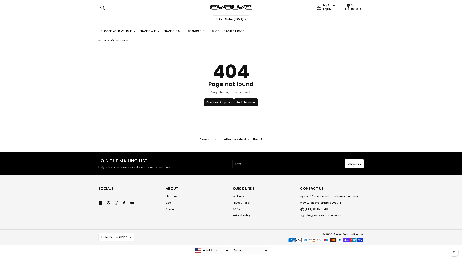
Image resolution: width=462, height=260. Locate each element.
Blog (168, 203)
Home (102, 40)
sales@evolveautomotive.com (324, 215)
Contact (171, 209)
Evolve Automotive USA (349, 234)
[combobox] (211, 250)
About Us (171, 196)
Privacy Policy (241, 203)
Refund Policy (241, 215)
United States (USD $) (229, 19)
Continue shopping (219, 102)
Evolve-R (238, 196)
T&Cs (236, 209)
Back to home (246, 102)
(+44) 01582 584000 (317, 209)
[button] (102, 7)
